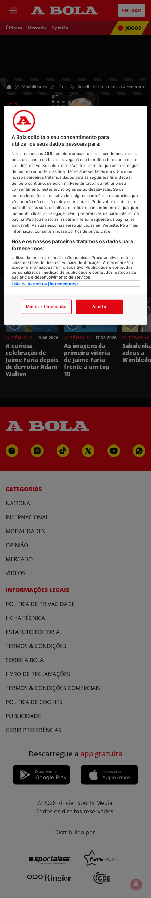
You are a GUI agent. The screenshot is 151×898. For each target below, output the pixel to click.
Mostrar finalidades (47, 306)
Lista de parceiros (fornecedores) (45, 283)
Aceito (99, 306)
